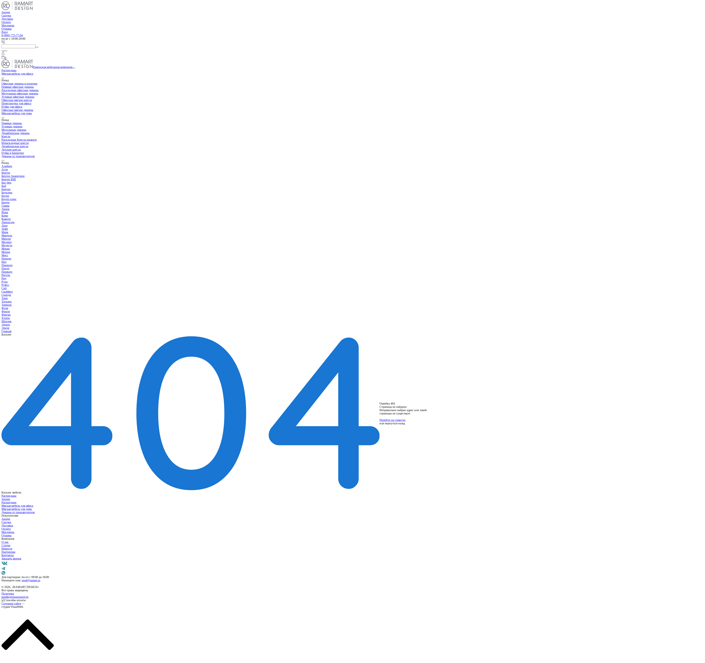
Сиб (4, 288)
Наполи (6, 258)
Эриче (5, 327)
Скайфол (7, 291)
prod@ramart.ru (31, 580)
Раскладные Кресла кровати (19, 139)
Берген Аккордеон (13, 176)
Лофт (4, 228)
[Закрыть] (5, 50)
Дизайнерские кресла (14, 146)
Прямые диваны (11, 123)
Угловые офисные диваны (17, 96)
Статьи (5, 545)
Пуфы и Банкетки (12, 152)
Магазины (7, 25)
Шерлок (6, 321)
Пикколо (6, 265)
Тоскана (6, 301)
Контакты (7, 555)
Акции (5, 12)
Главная (6, 331)
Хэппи (5, 318)
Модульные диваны (13, 129)
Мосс (4, 255)
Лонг (4, 225)
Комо (4, 215)
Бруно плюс (9, 199)
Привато (6, 271)
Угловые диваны (11, 126)
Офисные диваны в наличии (19, 83)
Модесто (6, 245)
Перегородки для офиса (16, 103)
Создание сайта (11, 603)
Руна (4, 281)
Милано (6, 242)
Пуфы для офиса (11, 106)
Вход (4, 32)
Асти (4, 169)
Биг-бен (6, 182)
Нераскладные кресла (15, 143)
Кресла (5, 136)
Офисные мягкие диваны (17, 110)
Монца (5, 252)
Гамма (5, 205)
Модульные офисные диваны (19, 93)
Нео (3, 261)
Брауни (5, 189)
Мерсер (6, 238)
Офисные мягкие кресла (16, 100)
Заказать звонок (11, 558)
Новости (6, 548)
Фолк (4, 308)
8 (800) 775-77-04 (12, 35)
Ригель (5, 275)
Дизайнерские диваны (15, 133)
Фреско (6, 314)
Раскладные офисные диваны (20, 90)
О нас (5, 542)
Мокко (5, 248)
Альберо (6, 166)
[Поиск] (2, 50)
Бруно (5, 195)
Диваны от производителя (18, 156)
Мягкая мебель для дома (16, 113)
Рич (3, 278)
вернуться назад (395, 423)
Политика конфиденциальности (14, 595)
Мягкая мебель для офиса (17, 73)
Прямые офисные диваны (17, 86)
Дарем (5, 209)
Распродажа (8, 70)
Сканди (6, 294)
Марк (4, 232)
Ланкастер (8, 222)
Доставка (7, 18)
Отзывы (6, 28)
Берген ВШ (8, 179)
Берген (5, 172)
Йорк (4, 212)
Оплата (6, 22)
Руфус (5, 285)
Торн (4, 298)
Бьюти (5, 202)
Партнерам (8, 551)
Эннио (5, 324)
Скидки (6, 15)
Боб (3, 185)
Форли (5, 311)
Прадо (5, 268)
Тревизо (6, 304)
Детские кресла (11, 149)
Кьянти (6, 219)
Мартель (6, 235)
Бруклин (6, 192)
